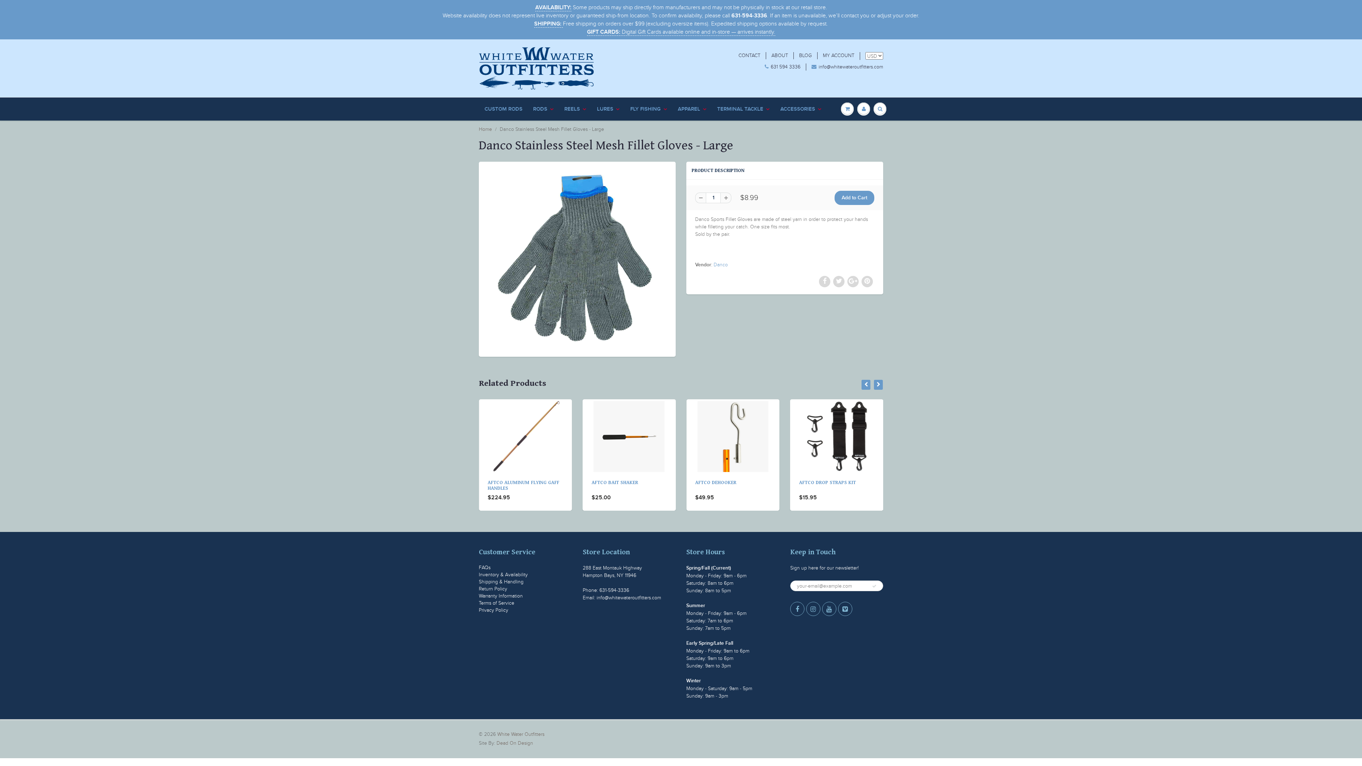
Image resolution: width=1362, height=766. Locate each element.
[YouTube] (829, 609)
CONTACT (749, 55)
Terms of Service (496, 603)
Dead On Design (515, 743)
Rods (540, 109)
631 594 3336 (786, 67)
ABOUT (779, 55)
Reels (572, 109)
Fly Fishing (645, 109)
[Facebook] (797, 609)
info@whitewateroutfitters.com (851, 67)
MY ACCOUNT (838, 55)
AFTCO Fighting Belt (824, 482)
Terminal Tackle (740, 109)
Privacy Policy (493, 610)
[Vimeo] (845, 609)
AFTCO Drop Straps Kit (723, 482)
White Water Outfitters (520, 734)
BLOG (805, 55)
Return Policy (493, 589)
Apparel (689, 109)
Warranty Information (501, 596)
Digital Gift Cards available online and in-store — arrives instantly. (681, 31)
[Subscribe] (874, 586)
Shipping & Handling (501, 582)
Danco (721, 265)
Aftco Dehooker (612, 482)
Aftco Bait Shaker (511, 482)
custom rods (503, 109)
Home (485, 129)
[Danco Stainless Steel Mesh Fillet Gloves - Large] (577, 258)
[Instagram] (813, 609)
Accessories (797, 109)
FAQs (485, 568)
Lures (605, 109)
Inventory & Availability (503, 575)
